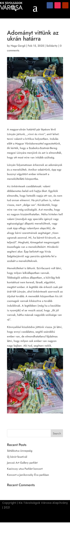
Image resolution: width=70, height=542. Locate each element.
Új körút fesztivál (17, 457)
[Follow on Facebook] (50, 5)
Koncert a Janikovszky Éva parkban (28, 475)
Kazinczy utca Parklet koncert (25, 469)
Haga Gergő (18, 46)
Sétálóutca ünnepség (19, 451)
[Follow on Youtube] (65, 5)
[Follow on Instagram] (57, 5)
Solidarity (52, 46)
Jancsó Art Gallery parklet (22, 463)
